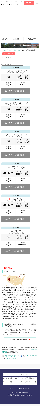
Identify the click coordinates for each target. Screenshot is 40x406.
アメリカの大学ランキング (11, 378)
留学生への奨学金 (8, 382)
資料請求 (28, 3)
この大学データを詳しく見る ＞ (16, 91)
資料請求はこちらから (12, 356)
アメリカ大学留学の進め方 (28, 378)
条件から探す (17, 39)
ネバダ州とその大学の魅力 (20, 339)
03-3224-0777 (32, 356)
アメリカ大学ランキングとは (28, 382)
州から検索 (17, 50)
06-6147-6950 (11, 358)
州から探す (5, 39)
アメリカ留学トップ (6, 50)
